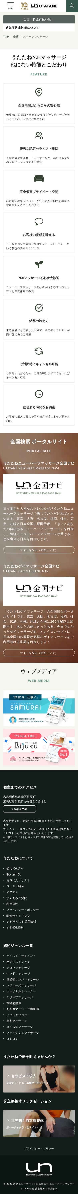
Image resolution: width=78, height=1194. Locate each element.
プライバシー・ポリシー (39, 1148)
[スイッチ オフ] (72, 6)
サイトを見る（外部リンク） (39, 550)
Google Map (19, 808)
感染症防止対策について (23, 27)
